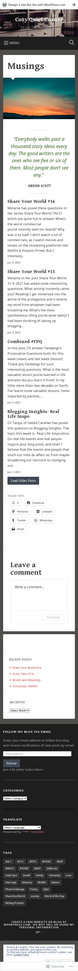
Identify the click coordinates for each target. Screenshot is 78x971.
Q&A (46, 889)
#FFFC (33, 861)
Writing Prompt (14, 903)
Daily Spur (11, 875)
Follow (11, 763)
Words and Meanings (26, 680)
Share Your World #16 (31, 201)
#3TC (20, 861)
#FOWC (46, 861)
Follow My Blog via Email (27, 732)
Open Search (70, 43)
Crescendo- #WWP (24, 686)
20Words (51, 868)
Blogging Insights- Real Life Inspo (33, 414)
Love (68, 875)
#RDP (60, 861)
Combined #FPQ (24, 341)
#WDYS (9, 868)
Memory (27, 882)
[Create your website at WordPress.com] (39, 4)
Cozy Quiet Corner (39, 19)
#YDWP (24, 868)
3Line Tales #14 (22, 674)
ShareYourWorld (15, 896)
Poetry (34, 889)
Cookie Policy (21, 954)
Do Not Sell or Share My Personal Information (46, 926)
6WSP (37, 868)
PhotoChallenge (14, 889)
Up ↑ (39, 932)
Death (26, 875)
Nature (55, 882)
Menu (15, 42)
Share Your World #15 (31, 271)
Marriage (10, 882)
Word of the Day (54, 896)
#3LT (8, 861)
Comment (53, 617)
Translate (37, 832)
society (35, 896)
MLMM (42, 882)
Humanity (54, 875)
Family (39, 875)
